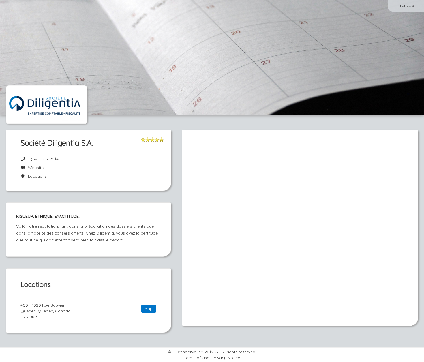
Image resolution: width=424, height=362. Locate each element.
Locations (36, 176)
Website (35, 167)
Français (406, 5)
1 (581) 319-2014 (43, 159)
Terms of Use (196, 357)
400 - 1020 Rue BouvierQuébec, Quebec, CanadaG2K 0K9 (45, 311)
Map (148, 308)
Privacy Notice (226, 357)
